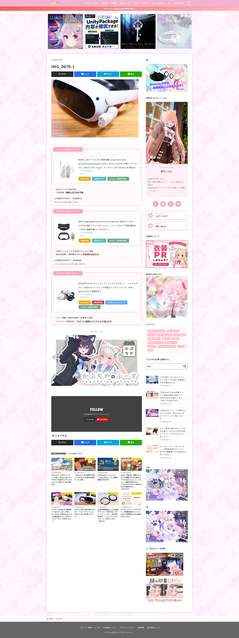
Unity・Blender (158, 3)
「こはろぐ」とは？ (90, 3)
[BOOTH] (163, 204)
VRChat (105, 3)
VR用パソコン (125, 3)
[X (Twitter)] (170, 204)
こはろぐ (114, 632)
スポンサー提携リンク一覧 (90, 627)
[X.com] (90, 419)
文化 (169, 3)
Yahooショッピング (116, 302)
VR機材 (114, 3)
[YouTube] (102, 419)
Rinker (88, 170)
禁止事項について (154, 627)
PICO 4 (151, 335)
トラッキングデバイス (166, 346)
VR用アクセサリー (155, 342)
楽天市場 (98, 302)
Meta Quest (173, 331)
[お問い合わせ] (178, 204)
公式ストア (99, 178)
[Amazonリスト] (155, 204)
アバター (145, 3)
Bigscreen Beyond (156, 331)
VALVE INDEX (179, 335)
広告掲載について (109, 627)
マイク (136, 3)
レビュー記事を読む (118, 178)
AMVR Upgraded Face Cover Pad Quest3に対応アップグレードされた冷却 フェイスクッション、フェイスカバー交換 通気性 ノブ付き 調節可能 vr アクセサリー (107, 225)
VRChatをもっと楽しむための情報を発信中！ (119, 8)
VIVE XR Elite (154, 339)
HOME (51, 619)
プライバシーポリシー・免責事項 (131, 627)
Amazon (85, 178)
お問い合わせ (179, 3)
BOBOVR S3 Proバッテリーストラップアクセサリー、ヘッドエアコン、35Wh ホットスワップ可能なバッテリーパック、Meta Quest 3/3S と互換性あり (108, 287)
